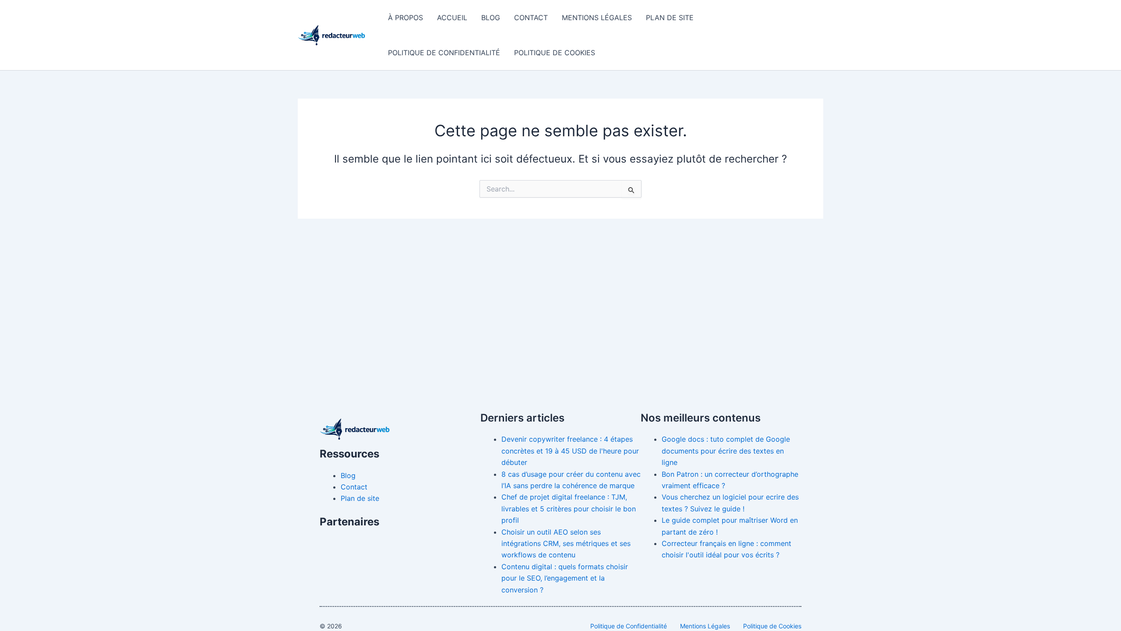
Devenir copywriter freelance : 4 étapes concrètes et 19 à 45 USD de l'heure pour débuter (570, 451)
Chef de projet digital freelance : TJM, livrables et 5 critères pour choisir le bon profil (568, 509)
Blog (490, 17)
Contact (531, 17)
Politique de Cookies (554, 52)
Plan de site (670, 17)
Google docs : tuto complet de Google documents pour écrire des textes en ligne (726, 451)
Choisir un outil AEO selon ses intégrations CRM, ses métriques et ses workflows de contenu (566, 544)
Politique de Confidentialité (444, 52)
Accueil (452, 17)
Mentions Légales (597, 17)
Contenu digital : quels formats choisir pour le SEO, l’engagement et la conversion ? (564, 578)
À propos (405, 17)
